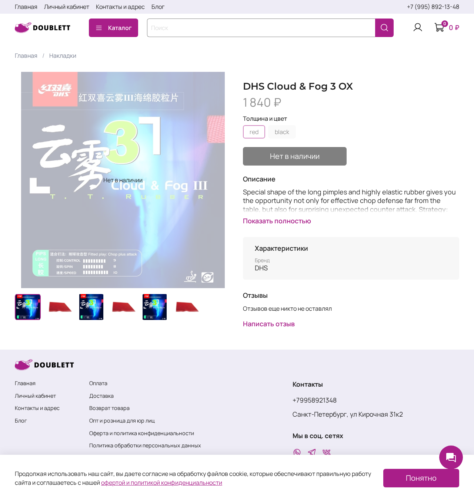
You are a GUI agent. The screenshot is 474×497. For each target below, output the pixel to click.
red (254, 132)
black (282, 132)
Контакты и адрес (120, 7)
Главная (26, 7)
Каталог (120, 28)
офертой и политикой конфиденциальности (161, 482)
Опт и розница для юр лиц (122, 420)
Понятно (421, 478)
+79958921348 (315, 400)
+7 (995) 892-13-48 (433, 7)
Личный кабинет (66, 7)
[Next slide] (219, 180)
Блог (157, 7)
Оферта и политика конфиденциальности (141, 433)
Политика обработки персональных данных (145, 445)
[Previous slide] (27, 180)
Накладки (62, 55)
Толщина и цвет (265, 118)
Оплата (98, 383)
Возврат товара (109, 407)
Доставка (101, 395)
